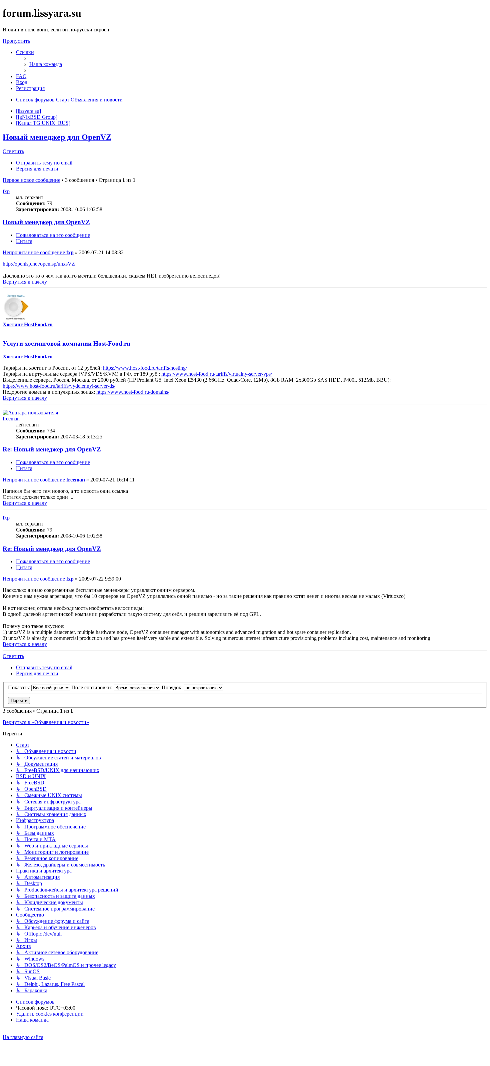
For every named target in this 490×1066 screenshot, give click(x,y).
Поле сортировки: (92, 687)
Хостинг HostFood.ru (28, 324)
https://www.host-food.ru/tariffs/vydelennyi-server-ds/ (59, 386)
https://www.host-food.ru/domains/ (132, 392)
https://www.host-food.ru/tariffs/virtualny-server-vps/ (216, 374)
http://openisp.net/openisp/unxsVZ (39, 264)
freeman (11, 418)
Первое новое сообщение (31, 180)
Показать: (19, 687)
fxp (6, 191)
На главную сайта (23, 1037)
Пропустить (16, 41)
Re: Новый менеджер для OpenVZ (52, 449)
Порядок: (173, 687)
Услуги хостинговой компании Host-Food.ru (66, 343)
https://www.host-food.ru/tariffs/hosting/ (145, 368)
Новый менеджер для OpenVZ (57, 137)
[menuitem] (45, 64)
